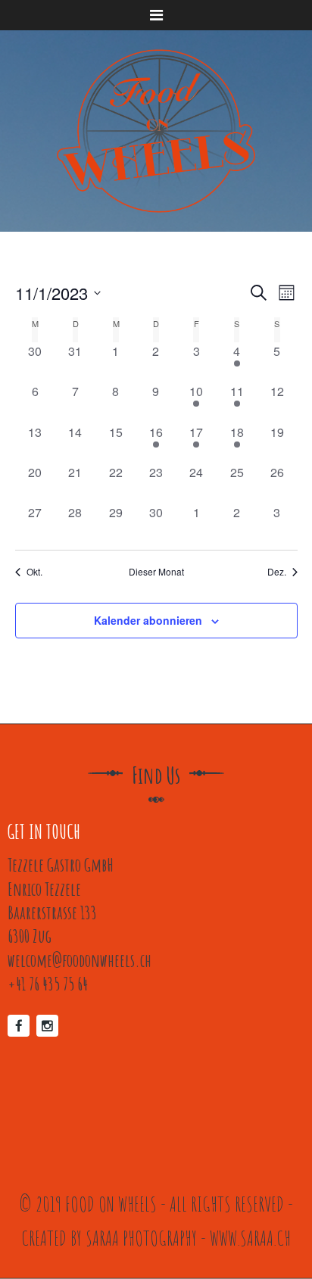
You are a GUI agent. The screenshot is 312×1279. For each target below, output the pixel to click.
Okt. (34, 572)
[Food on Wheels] (156, 131)
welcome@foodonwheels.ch (79, 960)
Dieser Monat (156, 572)
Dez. (276, 572)
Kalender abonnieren (148, 620)
